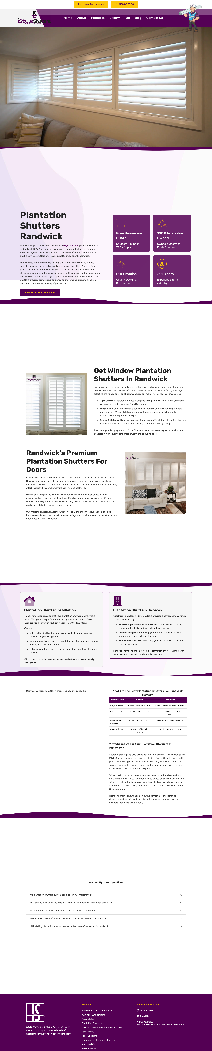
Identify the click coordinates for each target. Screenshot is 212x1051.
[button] (106, 18)
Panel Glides (88, 1019)
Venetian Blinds (89, 1044)
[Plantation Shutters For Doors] (155, 482)
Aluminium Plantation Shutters (97, 1010)
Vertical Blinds (89, 1048)
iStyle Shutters (70, 245)
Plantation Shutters (92, 1023)
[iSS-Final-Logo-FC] (34, 18)
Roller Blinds (88, 1031)
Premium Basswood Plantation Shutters (102, 1027)
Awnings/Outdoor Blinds (94, 1014)
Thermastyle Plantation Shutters (98, 1040)
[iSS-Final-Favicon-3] (50, 1012)
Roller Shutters (89, 1036)
